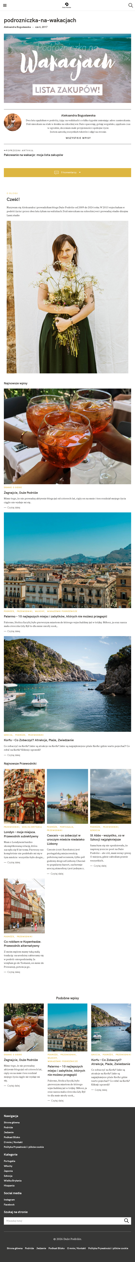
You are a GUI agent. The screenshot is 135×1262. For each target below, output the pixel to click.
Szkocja (95, 830)
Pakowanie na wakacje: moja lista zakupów (33, 155)
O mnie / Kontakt (13, 1142)
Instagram (9, 1199)
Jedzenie (9, 1132)
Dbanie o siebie (13, 487)
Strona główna (12, 1122)
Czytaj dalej (13, 507)
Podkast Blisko (12, 1137)
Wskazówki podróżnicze (62, 611)
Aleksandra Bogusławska (17, 27)
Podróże (9, 611)
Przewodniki (24, 611)
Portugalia (66, 827)
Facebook (9, 1204)
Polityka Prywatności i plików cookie (24, 1147)
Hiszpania (9, 1185)
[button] (66, 5)
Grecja (8, 735)
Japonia (8, 1170)
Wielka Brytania (32, 827)
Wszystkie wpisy (78, 138)
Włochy (40, 611)
